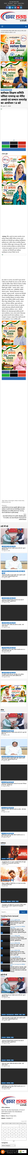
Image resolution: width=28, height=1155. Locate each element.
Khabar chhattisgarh (9, 500)
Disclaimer (10, 3)
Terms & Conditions (11, 5)
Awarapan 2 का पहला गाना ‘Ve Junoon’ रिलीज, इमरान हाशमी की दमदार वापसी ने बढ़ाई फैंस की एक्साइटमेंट (14, 905)
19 (10, 1133)
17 (3, 1133)
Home (5, 3)
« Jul (13, 1141)
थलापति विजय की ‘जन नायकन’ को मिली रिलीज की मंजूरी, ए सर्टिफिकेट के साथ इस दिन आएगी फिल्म (14, 862)
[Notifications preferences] (3, 1152)
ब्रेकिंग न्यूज (9, 901)
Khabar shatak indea (19, 500)
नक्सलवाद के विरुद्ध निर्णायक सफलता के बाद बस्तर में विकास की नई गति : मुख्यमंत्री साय (13, 600)
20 (14, 1133)
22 (21, 1133)
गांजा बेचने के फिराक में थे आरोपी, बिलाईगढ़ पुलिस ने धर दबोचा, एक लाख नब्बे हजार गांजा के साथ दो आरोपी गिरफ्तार (14, 516)
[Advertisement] (14, 220)
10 (3, 1131)
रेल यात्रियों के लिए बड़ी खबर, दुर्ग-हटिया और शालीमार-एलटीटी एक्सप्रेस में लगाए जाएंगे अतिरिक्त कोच (13, 675)
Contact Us (19, 5)
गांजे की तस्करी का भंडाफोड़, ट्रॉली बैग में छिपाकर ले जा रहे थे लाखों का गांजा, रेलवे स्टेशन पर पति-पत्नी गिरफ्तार (18, 969)
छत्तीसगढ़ (2, 90)
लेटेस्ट (10, 90)
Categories (4, 1142)
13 (14, 1131)
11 (6, 1131)
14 (17, 1131)
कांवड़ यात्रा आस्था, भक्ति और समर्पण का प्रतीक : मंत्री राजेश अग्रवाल (13, 625)
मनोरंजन (8, 858)
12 (10, 1131)
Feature (4, 546)
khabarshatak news (6, 502)
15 (21, 1131)
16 (24, 1131)
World (15, 3)
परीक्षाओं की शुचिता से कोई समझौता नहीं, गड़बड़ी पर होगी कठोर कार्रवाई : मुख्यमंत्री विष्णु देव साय (13, 575)
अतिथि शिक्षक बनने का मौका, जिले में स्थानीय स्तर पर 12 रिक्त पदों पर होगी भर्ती (13, 650)
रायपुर (23, 571)
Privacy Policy (21, 3)
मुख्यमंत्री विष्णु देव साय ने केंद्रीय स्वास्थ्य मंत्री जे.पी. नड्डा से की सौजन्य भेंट (13, 548)
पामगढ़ (7, 90)
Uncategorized (12, 571)
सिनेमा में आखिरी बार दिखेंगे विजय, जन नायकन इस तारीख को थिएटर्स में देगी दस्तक (13, 884)
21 (17, 1133)
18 (6, 1133)
